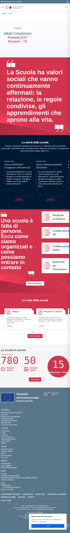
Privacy (3, 483)
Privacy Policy (40, 494)
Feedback (31, 497)
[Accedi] (67, 1)
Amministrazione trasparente (11, 487)
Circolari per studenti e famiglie (10, 475)
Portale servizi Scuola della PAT (10, 416)
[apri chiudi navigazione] (3, 7)
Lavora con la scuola (7, 489)
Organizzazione (5, 441)
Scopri (9, 326)
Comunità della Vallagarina (9, 420)
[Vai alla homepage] (8, 7)
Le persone (4, 435)
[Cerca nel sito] (66, 7)
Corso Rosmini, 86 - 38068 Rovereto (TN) (37, 505)
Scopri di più (35, 379)
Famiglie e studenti (6, 451)
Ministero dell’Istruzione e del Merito (12, 412)
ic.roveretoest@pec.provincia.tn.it (44, 509)
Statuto (15, 311)
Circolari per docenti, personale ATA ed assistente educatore (19, 477)
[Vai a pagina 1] (33, 332)
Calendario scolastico (7, 479)
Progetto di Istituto (53, 311)
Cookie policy (42, 521)
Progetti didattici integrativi (9, 467)
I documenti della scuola (8, 439)
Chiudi (48, 526)
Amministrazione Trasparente (10, 494)
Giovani (3, 453)
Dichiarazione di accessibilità (56, 494)
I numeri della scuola (7, 437)
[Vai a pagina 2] (35, 332)
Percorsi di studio (6, 455)
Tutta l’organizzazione (35, 283)
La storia (3, 443)
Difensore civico (6, 422)
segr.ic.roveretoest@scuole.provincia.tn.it (45, 507)
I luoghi (3, 433)
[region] (48, 522)
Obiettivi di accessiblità (8, 497)
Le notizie (4, 473)
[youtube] (9, 500)
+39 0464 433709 (24, 507)
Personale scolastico (7, 449)
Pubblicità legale (6, 485)
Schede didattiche (6, 465)
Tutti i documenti (35, 336)
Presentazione (5, 431)
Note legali (21, 497)
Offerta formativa (6, 463)
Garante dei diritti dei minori (9, 424)
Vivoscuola (4, 414)
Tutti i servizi (4, 457)
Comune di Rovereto (7, 418)
